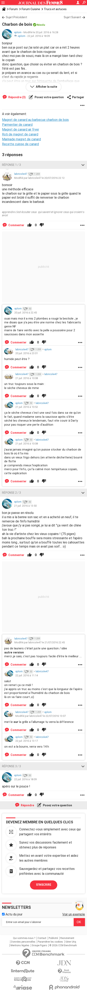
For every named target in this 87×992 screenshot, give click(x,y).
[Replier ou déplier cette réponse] (83, 165)
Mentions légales (20, 945)
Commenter (16, 225)
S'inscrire (43, 884)
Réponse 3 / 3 (11, 766)
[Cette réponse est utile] (29, 225)
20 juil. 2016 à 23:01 (26, 353)
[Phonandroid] (64, 987)
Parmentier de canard (17, 125)
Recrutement (67, 938)
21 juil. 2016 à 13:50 (25, 505)
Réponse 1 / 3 (11, 164)
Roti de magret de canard (20, 134)
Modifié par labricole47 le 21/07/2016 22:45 (39, 642)
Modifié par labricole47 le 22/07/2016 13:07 (40, 715)
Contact (42, 938)
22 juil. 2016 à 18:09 (38, 35)
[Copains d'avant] (23, 979)
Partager (78, 97)
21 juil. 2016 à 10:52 (26, 406)
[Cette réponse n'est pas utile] (41, 225)
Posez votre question (49, 97)
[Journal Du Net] (64, 962)
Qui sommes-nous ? (24, 938)
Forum (14, 9)
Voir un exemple (73, 914)
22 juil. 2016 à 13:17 (26, 740)
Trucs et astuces (55, 9)
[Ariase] (23, 987)
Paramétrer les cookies (50, 941)
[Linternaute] (23, 971)
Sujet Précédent (16, 17)
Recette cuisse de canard (20, 144)
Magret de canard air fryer (20, 129)
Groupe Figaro (39, 945)
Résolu (41, 24)
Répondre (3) (17, 97)
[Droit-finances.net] (64, 971)
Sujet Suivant (72, 17)
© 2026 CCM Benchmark (63, 945)
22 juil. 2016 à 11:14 (26, 675)
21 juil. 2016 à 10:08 (26, 378)
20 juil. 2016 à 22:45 (25, 312)
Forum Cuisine (31, 9)
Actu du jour (13, 914)
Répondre (27, 805)
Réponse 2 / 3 (11, 492)
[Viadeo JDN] (64, 979)
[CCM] (23, 962)
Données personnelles (23, 941)
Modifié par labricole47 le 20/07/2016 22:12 (39, 177)
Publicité (53, 938)
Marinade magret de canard (21, 139)
